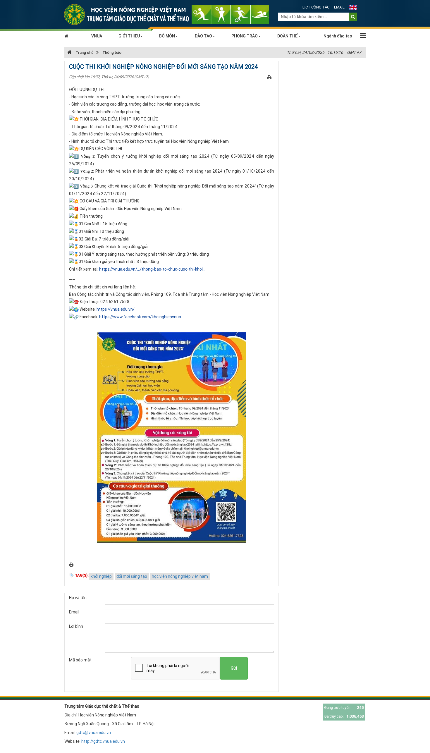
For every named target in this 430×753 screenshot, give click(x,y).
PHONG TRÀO (244, 36)
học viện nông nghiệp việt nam (180, 576)
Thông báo (111, 52)
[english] (353, 7)
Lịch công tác (315, 7)
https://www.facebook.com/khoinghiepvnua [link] (140, 316)
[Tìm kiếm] (353, 16)
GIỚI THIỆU (129, 36)
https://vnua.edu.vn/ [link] (116, 309)
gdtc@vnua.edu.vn (93, 732)
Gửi (234, 668)
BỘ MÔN (167, 36)
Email (339, 7)
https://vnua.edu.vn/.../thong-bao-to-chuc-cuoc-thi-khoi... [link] (152, 269)
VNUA (96, 36)
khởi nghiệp (101, 576)
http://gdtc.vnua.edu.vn (103, 741)
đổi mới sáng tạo (131, 576)
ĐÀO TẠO (203, 36)
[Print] (269, 77)
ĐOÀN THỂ (287, 36)
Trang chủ (84, 52)
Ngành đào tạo (338, 36)
